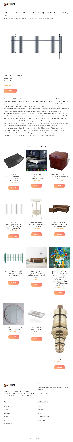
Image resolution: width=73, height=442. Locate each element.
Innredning (7, 417)
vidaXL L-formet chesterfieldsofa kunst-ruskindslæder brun (59, 225)
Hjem (5, 18)
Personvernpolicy (44, 417)
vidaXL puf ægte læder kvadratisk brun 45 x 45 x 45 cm (59, 176)
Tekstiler (6, 420)
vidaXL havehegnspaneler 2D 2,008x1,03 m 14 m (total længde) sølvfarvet (13, 226)
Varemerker (16, 75)
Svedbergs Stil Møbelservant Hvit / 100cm (36, 329)
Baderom (7, 406)
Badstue (6, 410)
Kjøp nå (10, 91)
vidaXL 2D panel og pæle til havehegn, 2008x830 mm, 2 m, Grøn (13, 273)
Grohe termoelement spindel (59, 359)
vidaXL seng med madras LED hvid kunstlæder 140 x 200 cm (36, 176)
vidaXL (23, 75)
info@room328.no (44, 394)
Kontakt (40, 410)
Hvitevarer (7, 413)
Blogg (40, 406)
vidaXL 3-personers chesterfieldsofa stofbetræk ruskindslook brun (36, 274)
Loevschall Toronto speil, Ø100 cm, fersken (13, 328)
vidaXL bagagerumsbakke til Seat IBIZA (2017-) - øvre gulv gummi (13, 177)
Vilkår (40, 413)
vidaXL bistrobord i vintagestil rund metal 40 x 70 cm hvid (36, 225)
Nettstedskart (42, 420)
